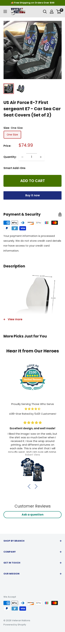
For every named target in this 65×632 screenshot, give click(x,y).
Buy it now (32, 195)
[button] (29, 486)
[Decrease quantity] (22, 157)
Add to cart (32, 180)
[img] (32, 408)
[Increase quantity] (40, 157)
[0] (59, 12)
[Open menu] (5, 11)
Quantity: (9, 157)
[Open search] (45, 12)
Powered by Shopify (14, 624)
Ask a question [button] (33, 515)
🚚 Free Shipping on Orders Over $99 (32, 2)
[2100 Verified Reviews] (32, 391)
